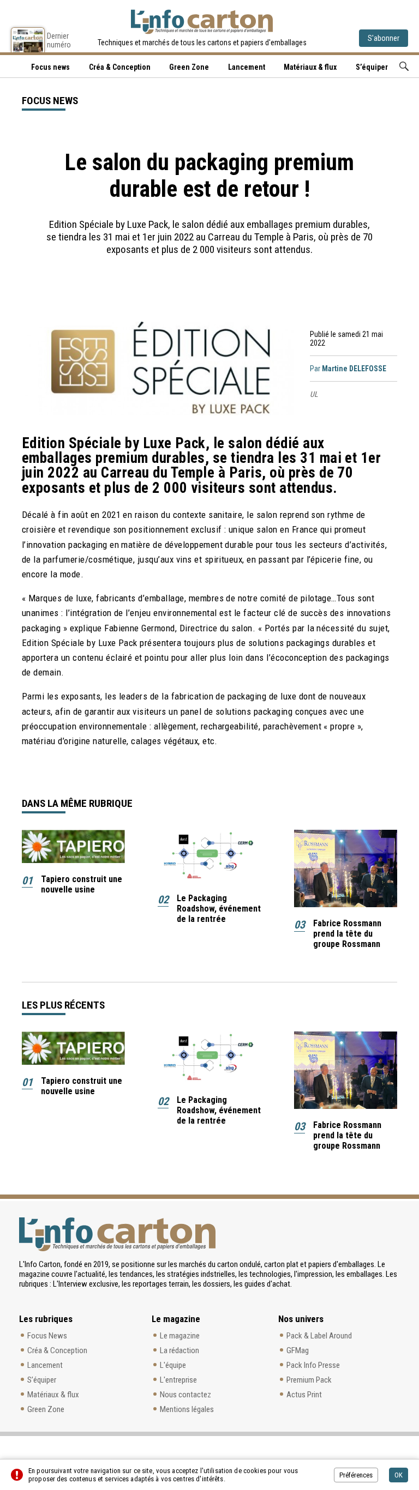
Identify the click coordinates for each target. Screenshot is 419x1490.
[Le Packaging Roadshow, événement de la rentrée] (209, 856)
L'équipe (173, 1365)
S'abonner (383, 38)
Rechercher (404, 66)
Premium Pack (309, 1380)
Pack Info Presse (313, 1365)
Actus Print (304, 1394)
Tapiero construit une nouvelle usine (81, 884)
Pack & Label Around (319, 1336)
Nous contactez (185, 1394)
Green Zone (189, 67)
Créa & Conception (120, 67)
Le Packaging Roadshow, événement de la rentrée (219, 908)
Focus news (50, 67)
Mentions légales (187, 1409)
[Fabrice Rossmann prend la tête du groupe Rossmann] (345, 868)
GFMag (297, 1350)
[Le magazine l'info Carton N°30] (28, 39)
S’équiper (372, 67)
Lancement (246, 67)
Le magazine (180, 1336)
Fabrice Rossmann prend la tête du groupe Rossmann (347, 933)
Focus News (47, 1336)
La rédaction (179, 1350)
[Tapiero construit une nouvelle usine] (73, 846)
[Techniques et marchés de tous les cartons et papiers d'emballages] (202, 21)
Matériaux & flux (310, 67)
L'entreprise (178, 1380)
